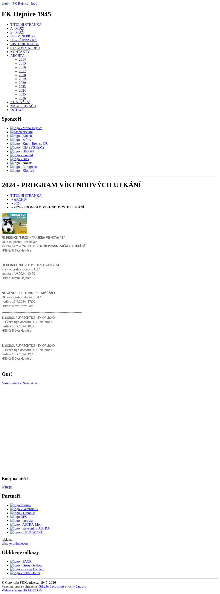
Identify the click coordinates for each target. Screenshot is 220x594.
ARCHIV (17, 55)
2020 (22, 82)
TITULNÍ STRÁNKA (26, 24)
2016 (22, 67)
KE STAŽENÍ (20, 102)
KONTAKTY (20, 52)
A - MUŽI (17, 28)
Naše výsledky (12, 383)
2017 (22, 71)
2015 (22, 63)
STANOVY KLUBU (25, 48)
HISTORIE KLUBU (24, 44)
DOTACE (17, 110)
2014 (22, 59)
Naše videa (30, 383)
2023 (22, 86)
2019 (22, 79)
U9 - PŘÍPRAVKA (23, 40)
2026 (22, 98)
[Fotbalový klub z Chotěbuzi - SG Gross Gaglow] (26, 565)
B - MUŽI (17, 32)
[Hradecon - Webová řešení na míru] (15, 543)
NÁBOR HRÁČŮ (23, 106)
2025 (22, 94)
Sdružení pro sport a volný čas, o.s (62, 586)
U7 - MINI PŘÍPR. (23, 36)
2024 (22, 90)
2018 (22, 75)
